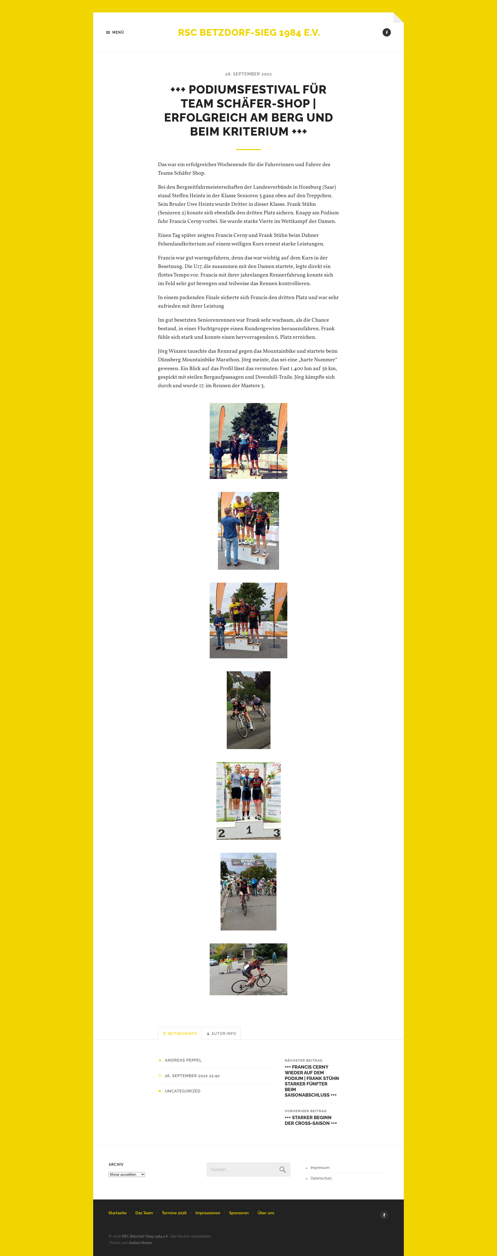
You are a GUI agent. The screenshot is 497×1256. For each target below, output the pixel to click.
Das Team (144, 1213)
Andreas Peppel (183, 1060)
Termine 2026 (174, 1213)
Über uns (266, 1213)
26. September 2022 (248, 74)
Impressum (320, 1167)
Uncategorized (183, 1091)
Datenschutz (321, 1178)
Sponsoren (239, 1213)
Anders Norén (140, 1242)
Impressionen (207, 1213)
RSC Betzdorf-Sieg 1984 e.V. (249, 32)
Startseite (117, 1213)
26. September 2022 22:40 (192, 1076)
